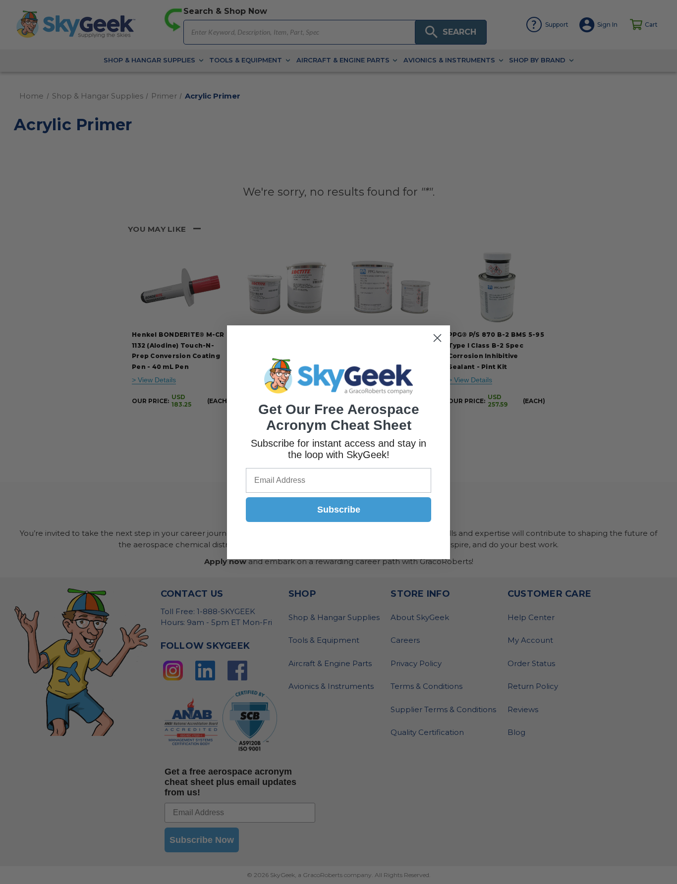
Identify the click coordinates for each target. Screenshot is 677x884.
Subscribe (338, 510)
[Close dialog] (437, 338)
